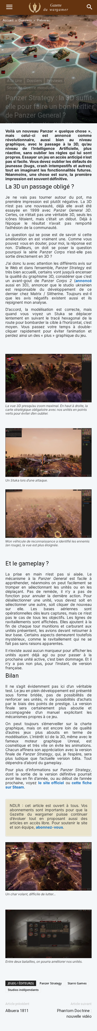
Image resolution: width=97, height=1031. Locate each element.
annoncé (83, 280)
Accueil (8, 20)
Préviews (43, 20)
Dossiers (25, 20)
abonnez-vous (49, 827)
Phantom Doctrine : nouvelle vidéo (74, 1013)
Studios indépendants (23, 990)
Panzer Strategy (51, 983)
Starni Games (77, 983)
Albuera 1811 (17, 1010)
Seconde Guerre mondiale (30, 87)
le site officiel (51, 782)
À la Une (14, 80)
